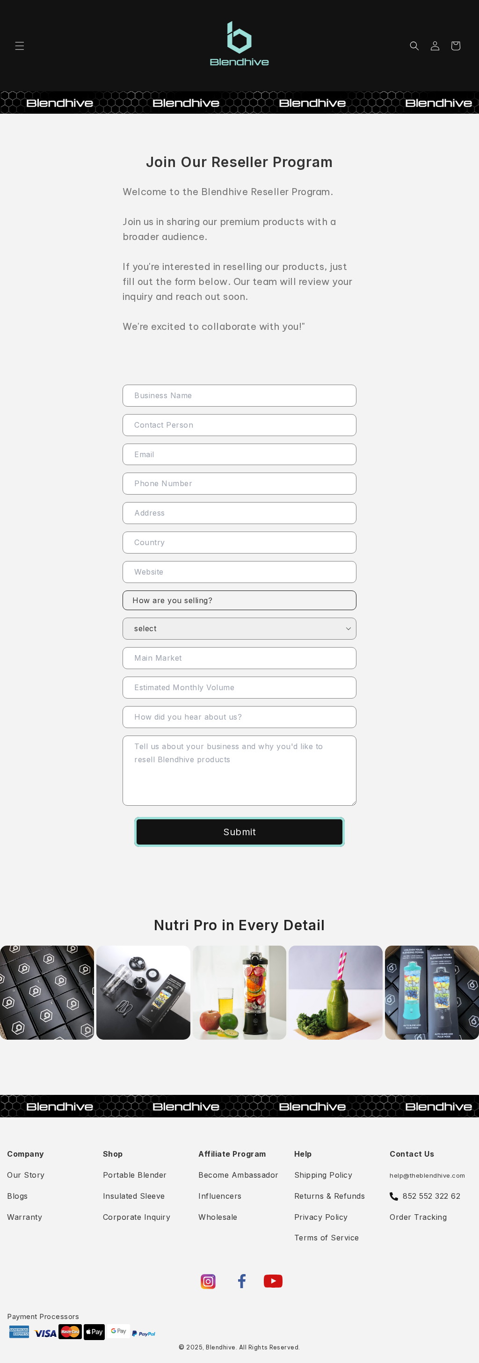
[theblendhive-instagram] (208, 1281)
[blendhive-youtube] (273, 1281)
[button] (19, 46)
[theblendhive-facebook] (242, 1281)
